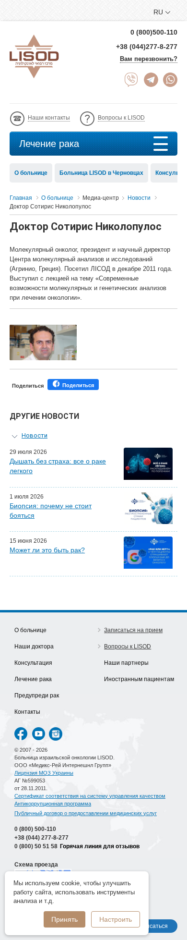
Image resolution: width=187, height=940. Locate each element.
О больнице (30, 173)
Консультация (33, 662)
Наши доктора (34, 646)
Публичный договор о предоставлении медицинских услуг (85, 813)
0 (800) (35, 829)
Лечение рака (49, 143)
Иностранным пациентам (139, 679)
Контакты (27, 711)
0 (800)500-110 (153, 32)
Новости (34, 435)
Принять (64, 919)
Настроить (115, 919)
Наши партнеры (126, 662)
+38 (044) (41, 837)
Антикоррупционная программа (52, 803)
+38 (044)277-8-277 (146, 46)
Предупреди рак (36, 695)
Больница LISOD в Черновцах (101, 173)
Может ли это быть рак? (47, 550)
